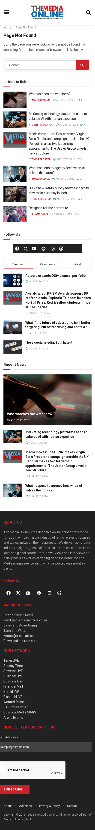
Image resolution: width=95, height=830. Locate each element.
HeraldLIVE (11, 692)
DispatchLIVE (12, 697)
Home (7, 27)
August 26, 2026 (64, 179)
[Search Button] (88, 12)
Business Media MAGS (19, 712)
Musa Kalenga (41, 179)
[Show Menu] (6, 12)
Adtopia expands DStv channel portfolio (55, 276)
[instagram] (53, 248)
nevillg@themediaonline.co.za (25, 620)
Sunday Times (13, 666)
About (7, 806)
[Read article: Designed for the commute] (15, 214)
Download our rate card (20, 641)
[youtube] (34, 248)
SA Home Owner (15, 707)
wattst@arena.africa (18, 636)
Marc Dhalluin (41, 100)
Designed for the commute (48, 208)
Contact (72, 806)
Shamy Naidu (40, 214)
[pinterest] (43, 248)
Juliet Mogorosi (42, 124)
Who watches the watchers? (50, 94)
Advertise (25, 806)
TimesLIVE (11, 660)
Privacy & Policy (49, 806)
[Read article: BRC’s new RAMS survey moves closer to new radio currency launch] (15, 194)
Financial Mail (13, 686)
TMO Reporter (41, 159)
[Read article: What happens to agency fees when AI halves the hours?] (15, 174)
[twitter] (25, 248)
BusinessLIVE (13, 676)
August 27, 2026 (65, 100)
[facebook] (17, 248)
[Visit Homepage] (47, 12)
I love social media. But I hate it (48, 342)
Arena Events (13, 717)
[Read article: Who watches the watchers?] (15, 100)
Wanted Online (14, 702)
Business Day (13, 681)
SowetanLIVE (13, 671)
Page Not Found (26, 27)
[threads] (61, 248)
